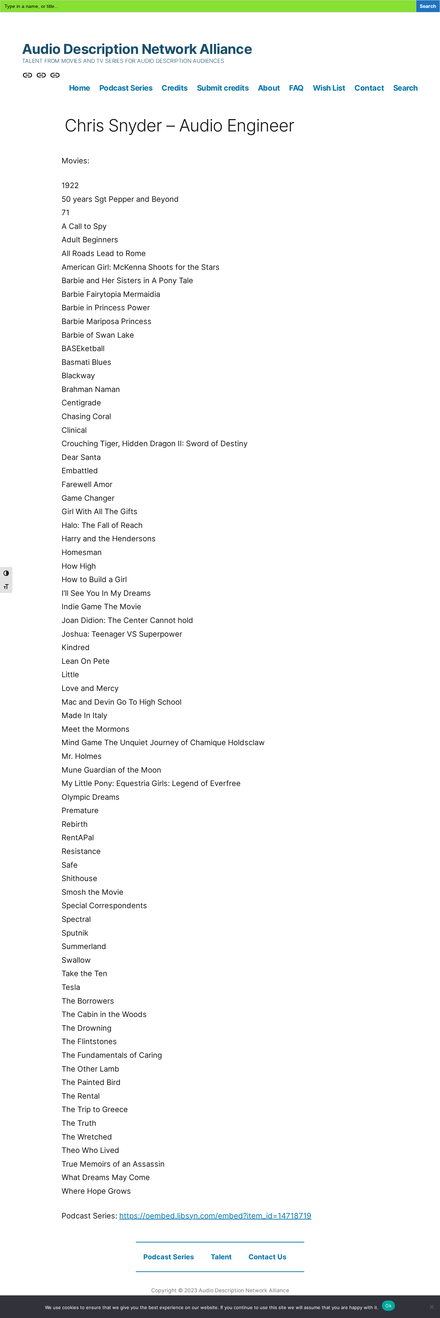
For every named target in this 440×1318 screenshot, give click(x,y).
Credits (175, 87)
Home (79, 87)
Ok (388, 1305)
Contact (369, 87)
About (269, 87)
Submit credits (223, 87)
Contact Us (267, 1257)
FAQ (296, 87)
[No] (431, 1306)
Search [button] (405, 87)
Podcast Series (126, 87)
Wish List (329, 87)
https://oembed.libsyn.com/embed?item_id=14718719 (215, 1215)
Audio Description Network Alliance (137, 49)
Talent (221, 1257)
